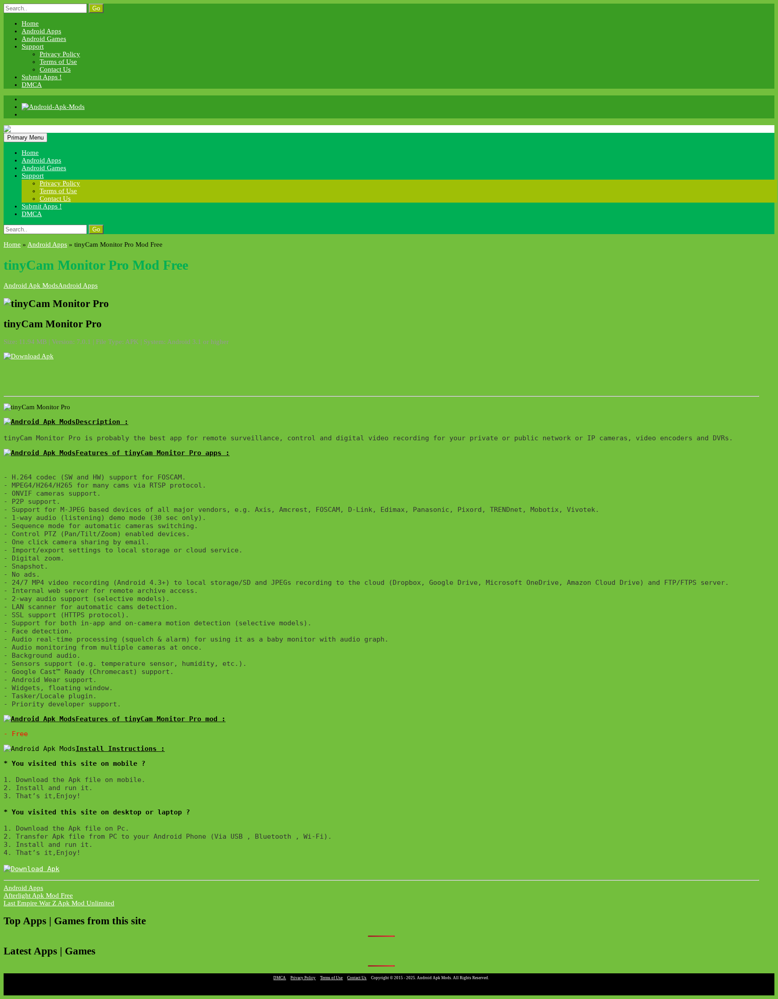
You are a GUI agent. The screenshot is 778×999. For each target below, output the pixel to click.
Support (33, 46)
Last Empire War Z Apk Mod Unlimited (59, 903)
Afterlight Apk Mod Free (38, 895)
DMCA (32, 84)
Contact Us (55, 69)
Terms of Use (58, 61)
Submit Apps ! (42, 77)
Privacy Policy (60, 54)
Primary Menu (25, 137)
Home (30, 23)
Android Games (44, 38)
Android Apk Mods (31, 285)
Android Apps (41, 31)
